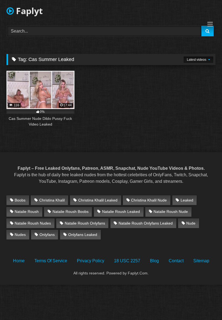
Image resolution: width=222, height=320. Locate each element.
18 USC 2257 (127, 260)
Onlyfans (47, 234)
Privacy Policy (90, 260)
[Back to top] (205, 304)
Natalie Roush (27, 211)
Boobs (20, 200)
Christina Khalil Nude (149, 200)
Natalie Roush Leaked (121, 211)
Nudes (20, 234)
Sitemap (201, 260)
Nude (190, 223)
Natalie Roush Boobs (71, 211)
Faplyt (28, 11)
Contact (176, 260)
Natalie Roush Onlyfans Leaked (146, 223)
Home (19, 260)
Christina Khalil (52, 200)
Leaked (187, 200)
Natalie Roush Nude (171, 211)
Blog (154, 260)
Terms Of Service (50, 260)
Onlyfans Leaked (82, 234)
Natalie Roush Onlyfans (85, 223)
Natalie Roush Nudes (33, 223)
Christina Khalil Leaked (97, 200)
